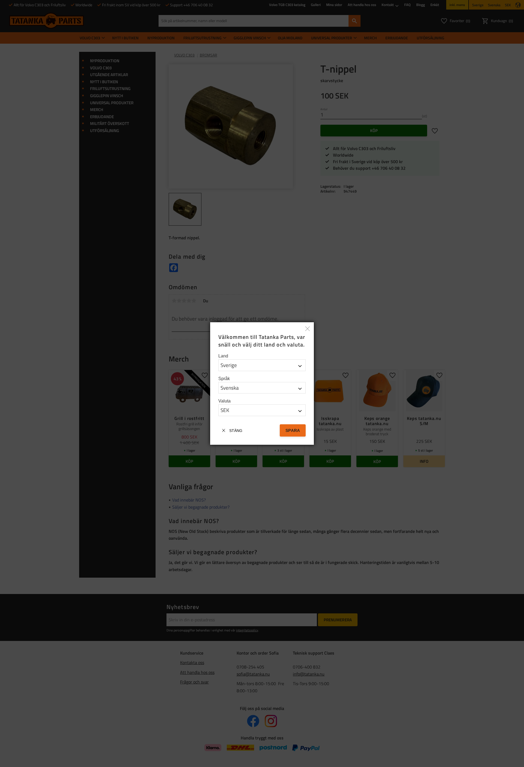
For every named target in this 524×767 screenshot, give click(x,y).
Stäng (235, 430)
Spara (292, 430)
